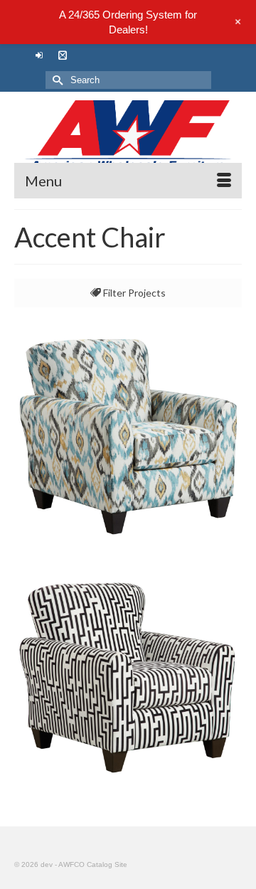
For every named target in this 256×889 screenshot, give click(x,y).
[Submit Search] (56, 80)
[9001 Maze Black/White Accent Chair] (128, 677)
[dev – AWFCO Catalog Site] (128, 136)
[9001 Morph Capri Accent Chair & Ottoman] (128, 435)
